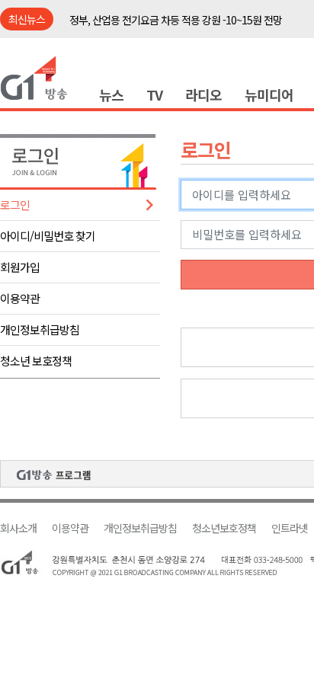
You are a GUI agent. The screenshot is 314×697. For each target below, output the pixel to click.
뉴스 (111, 94)
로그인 (15, 205)
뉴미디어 (269, 94)
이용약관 (20, 298)
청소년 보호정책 (36, 361)
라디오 (203, 94)
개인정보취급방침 (39, 329)
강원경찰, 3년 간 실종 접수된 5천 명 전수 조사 (162, 30)
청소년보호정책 (224, 528)
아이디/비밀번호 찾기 (47, 236)
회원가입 (20, 267)
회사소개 (18, 528)
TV (154, 94)
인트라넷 (289, 528)
